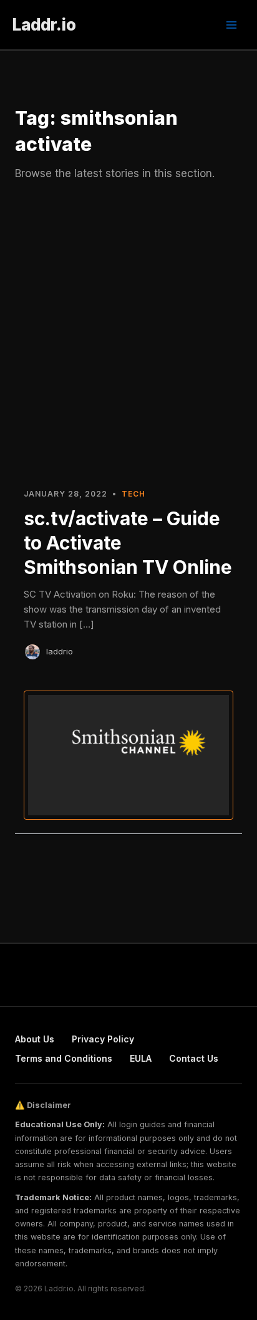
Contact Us (193, 1058)
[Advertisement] (128, 340)
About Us (34, 1039)
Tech (133, 493)
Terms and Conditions (63, 1058)
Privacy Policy (103, 1039)
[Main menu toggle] (231, 25)
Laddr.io (44, 24)
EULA (141, 1058)
